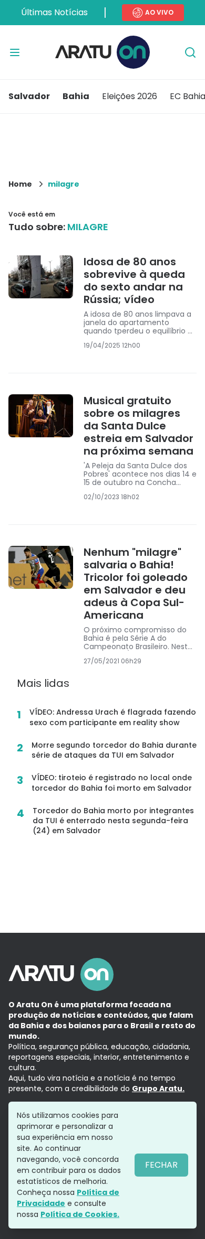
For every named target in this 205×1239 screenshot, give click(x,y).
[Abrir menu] (14, 52)
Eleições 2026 (129, 96)
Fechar (161, 1165)
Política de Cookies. (79, 1214)
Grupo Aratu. (158, 1088)
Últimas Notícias (54, 12)
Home (20, 184)
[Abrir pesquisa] (190, 52)
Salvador (29, 96)
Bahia (76, 96)
